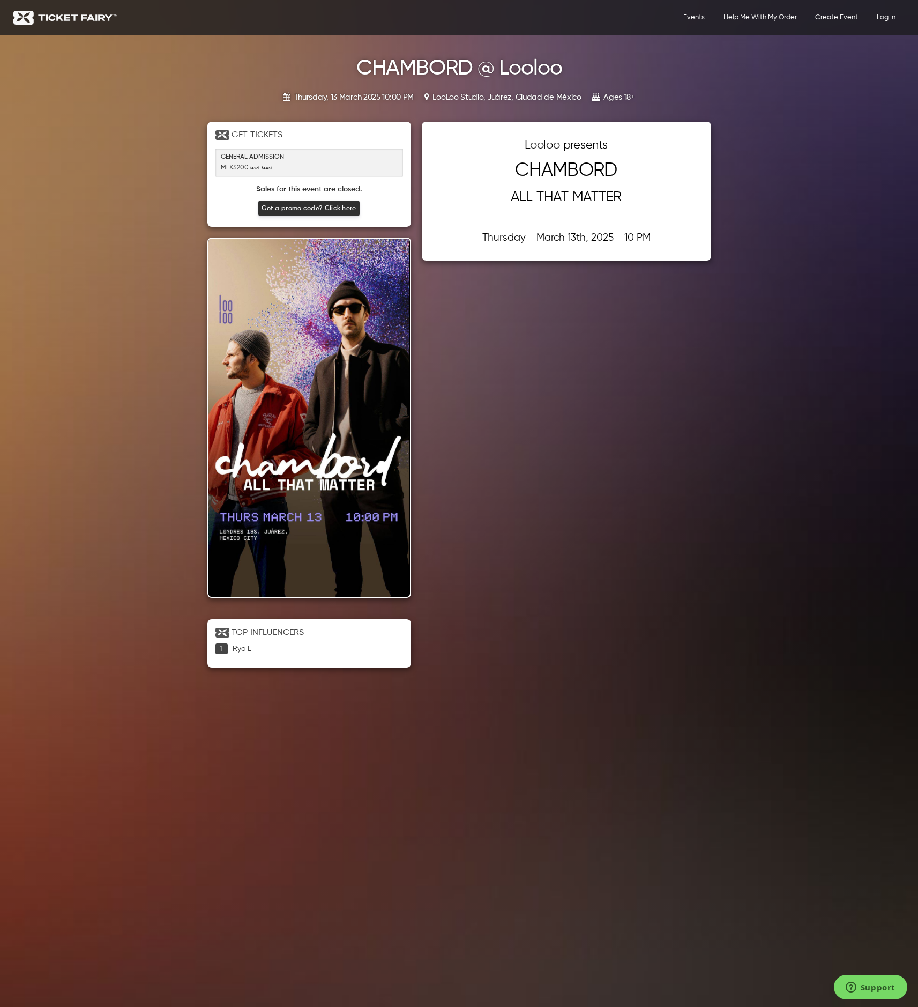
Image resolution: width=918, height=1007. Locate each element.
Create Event (836, 17)
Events (694, 17)
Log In (886, 17)
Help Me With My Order (760, 17)
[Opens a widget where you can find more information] (870, 988)
